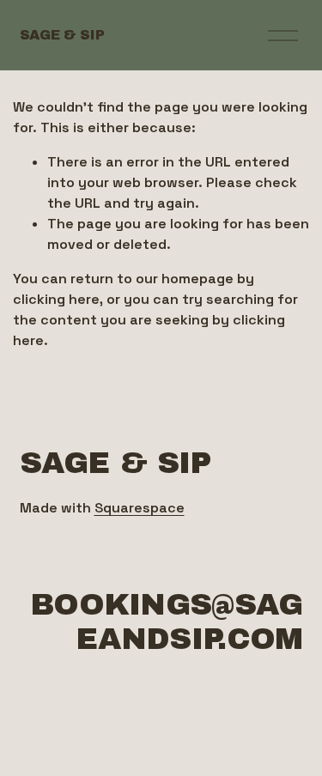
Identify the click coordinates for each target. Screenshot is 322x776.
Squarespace (139, 508)
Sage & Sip (62, 34)
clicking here (56, 299)
